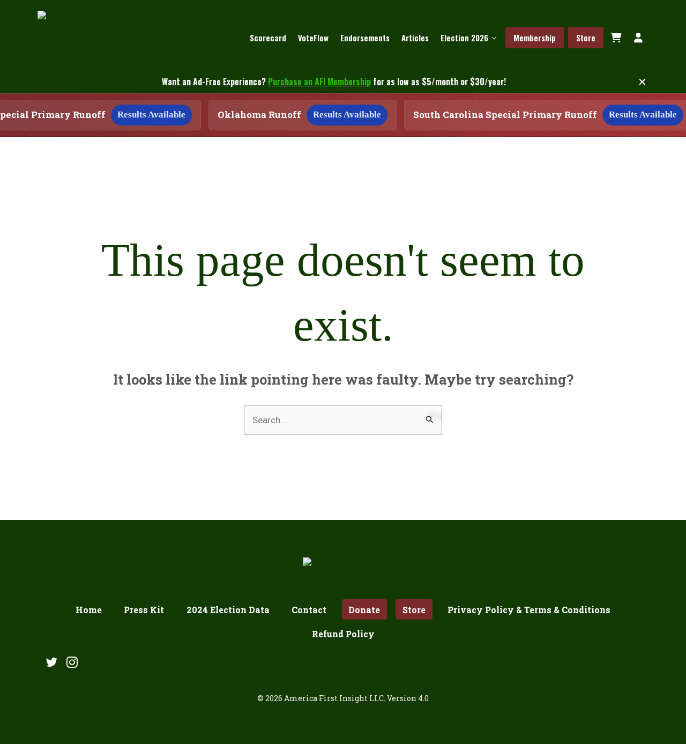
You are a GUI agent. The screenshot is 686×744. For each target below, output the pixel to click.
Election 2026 (464, 37)
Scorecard (268, 37)
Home (89, 609)
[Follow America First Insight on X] (51, 661)
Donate (364, 609)
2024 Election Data (228, 609)
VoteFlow (313, 37)
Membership (534, 37)
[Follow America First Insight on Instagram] (72, 661)
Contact (309, 609)
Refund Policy (343, 633)
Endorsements (365, 37)
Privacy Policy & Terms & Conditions (529, 609)
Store (585, 37)
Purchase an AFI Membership (319, 81)
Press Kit (144, 609)
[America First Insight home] (85, 37)
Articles (415, 37)
